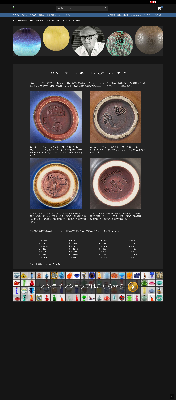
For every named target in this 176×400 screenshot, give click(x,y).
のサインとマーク (72, 21)
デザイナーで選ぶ (20, 15)
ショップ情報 (109, 15)
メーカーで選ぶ (65, 15)
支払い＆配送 (122, 15)
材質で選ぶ (51, 15)
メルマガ (146, 15)
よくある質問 (158, 15)
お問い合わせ (135, 15)
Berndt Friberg (55, 21)
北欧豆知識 (22, 21)
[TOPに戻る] (171, 398)
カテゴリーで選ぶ (37, 15)
